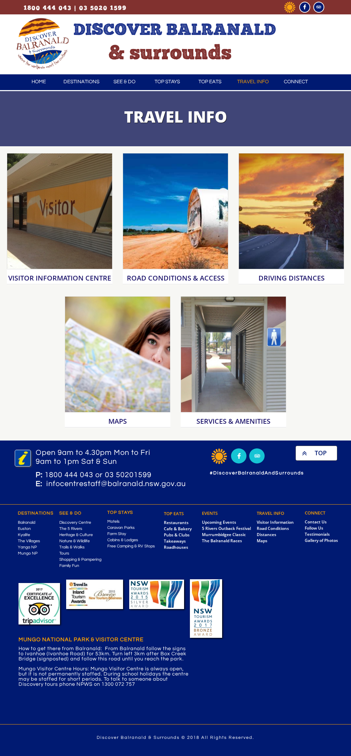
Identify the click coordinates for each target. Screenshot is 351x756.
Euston (24, 528)
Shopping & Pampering (80, 559)
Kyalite (24, 535)
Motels (113, 521)
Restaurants (176, 522)
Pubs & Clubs (177, 535)
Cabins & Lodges (122, 540)
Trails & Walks (72, 547)
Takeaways (175, 541)
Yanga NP (27, 547)
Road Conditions (273, 528)
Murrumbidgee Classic (224, 534)
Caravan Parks (121, 527)
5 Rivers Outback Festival (226, 528)
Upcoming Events (219, 522)
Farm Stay (116, 534)
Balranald (26, 522)
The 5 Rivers (70, 528)
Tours (64, 553)
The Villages (29, 541)
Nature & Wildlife (74, 541)
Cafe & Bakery (178, 529)
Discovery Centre (75, 522)
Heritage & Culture (76, 535)
